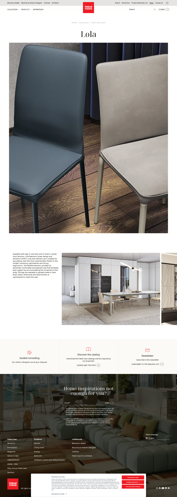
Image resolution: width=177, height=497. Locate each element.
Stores (162, 9)
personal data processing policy (94, 411)
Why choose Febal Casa (17, 468)
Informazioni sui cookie (58, 494)
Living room (39, 447)
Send (107, 403)
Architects (55, 3)
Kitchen (37, 443)
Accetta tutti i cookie (133, 477)
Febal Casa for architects (82, 456)
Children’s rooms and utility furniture (49, 460)
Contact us (159, 3)
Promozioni (12, 447)
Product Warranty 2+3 (140, 3)
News (152, 3)
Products (25, 10)
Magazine (11, 451)
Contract (47, 3)
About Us (11, 443)
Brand (117, 3)
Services (10, 472)
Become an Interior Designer (31, 3)
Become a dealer (79, 443)
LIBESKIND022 (13, 460)
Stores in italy (12, 456)
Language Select (167, 3)
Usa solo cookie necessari (133, 486)
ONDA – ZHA (12, 464)
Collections (12, 10)
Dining (37, 451)
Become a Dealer (13, 3)
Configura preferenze (132, 482)
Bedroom (38, 456)
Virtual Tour (125, 3)
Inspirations (38, 10)
